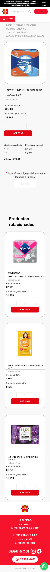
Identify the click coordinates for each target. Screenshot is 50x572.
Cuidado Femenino (16, 29)
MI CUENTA (41, 11)
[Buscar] (29, 11)
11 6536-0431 (27, 559)
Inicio (9, 25)
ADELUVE (31, 569)
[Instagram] (33, 551)
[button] (25, 309)
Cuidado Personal (26, 25)
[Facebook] (39, 551)
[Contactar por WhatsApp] (44, 566)
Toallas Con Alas (16, 32)
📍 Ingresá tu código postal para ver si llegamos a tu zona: (25, 175)
